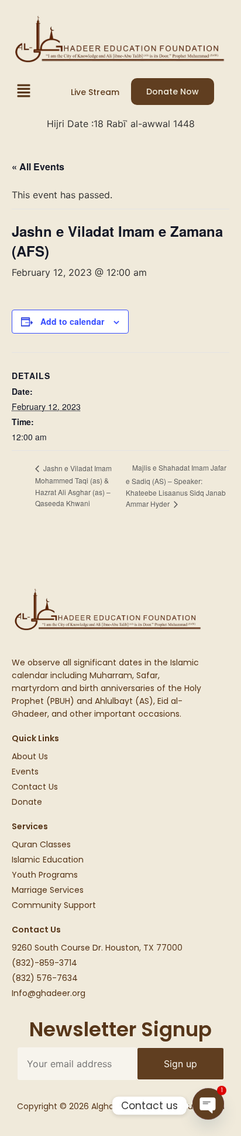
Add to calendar (72, 321)
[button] (23, 91)
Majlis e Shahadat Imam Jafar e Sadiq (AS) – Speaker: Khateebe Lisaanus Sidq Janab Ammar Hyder (176, 485)
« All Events (38, 166)
